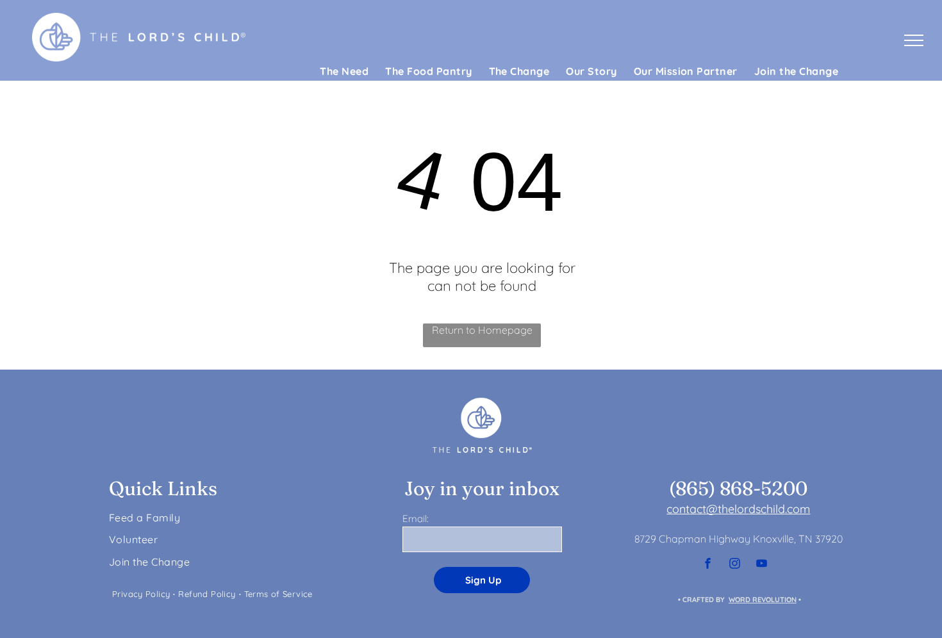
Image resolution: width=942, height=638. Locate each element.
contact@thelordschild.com (738, 509)
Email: (415, 518)
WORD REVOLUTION (763, 599)
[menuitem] (344, 71)
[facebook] (707, 565)
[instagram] (734, 565)
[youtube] (761, 565)
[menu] (913, 40)
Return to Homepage (482, 329)
